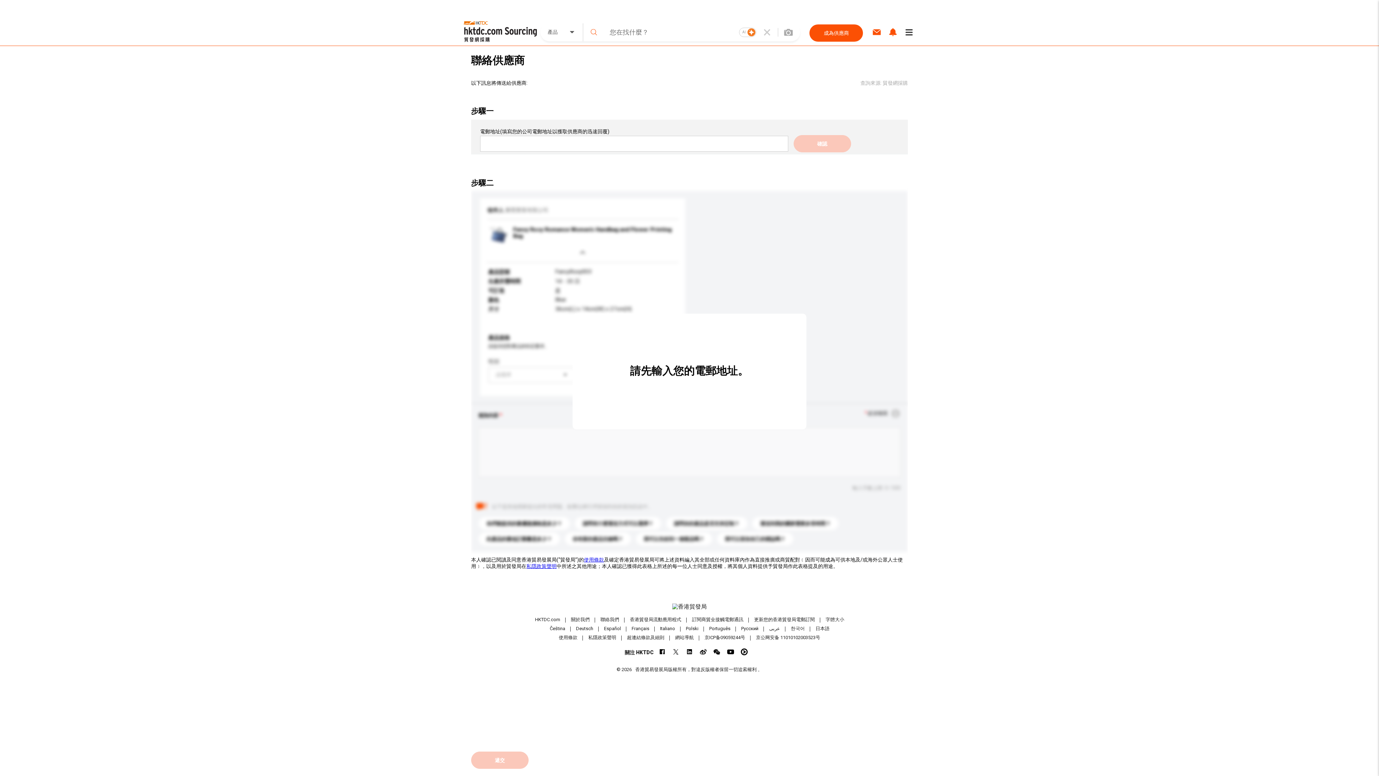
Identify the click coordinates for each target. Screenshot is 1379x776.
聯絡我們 (609, 619)
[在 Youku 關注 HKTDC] (744, 651)
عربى (774, 628)
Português (719, 628)
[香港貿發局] (689, 607)
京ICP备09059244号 (725, 637)
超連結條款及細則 (645, 637)
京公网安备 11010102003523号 (788, 637)
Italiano (667, 628)
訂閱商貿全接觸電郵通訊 (717, 619)
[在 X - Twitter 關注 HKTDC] (676, 651)
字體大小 (835, 619)
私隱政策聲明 (541, 566)
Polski (692, 628)
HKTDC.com (547, 619)
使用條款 (594, 560)
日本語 (823, 628)
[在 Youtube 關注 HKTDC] (730, 651)
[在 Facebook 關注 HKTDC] (662, 651)
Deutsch (584, 628)
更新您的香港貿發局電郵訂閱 (784, 619)
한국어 (798, 628)
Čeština (557, 628)
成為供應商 (836, 33)
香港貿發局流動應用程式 (655, 619)
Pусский (749, 628)
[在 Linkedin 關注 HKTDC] (689, 651)
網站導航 (684, 637)
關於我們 (580, 619)
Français (640, 628)
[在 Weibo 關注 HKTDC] (703, 651)
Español (612, 628)
